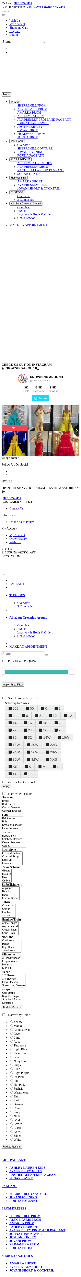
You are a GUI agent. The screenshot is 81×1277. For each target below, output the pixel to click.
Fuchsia (18, 1088)
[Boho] (12, 821)
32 (30, 737)
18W (16, 745)
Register (14, 31)
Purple (18, 1065)
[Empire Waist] (11, 961)
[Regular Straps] (12, 996)
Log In (13, 34)
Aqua (17, 1041)
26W (35, 752)
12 (70, 716)
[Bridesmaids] (17, 804)
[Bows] (10, 895)
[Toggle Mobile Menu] (3, 574)
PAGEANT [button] (9, 1186)
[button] (14, 102)
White (17, 1139)
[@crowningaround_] (23, 379)
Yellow (18, 1022)
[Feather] (9, 912)
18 (45, 723)
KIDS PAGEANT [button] (14, 1160)
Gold (17, 1120)
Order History (18, 538)
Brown (18, 1124)
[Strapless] (12, 1003)
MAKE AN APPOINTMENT (28, 646)
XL (15, 774)
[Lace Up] (12, 860)
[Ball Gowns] (12, 818)
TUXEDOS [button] (17, 595)
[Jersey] (9, 915)
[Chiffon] (9, 909)
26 (45, 730)
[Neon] (6, 877)
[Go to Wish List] (7, 11)
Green (17, 1033)
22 (15, 730)
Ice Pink (19, 1076)
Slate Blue (20, 1053)
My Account (17, 24)
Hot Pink (19, 1084)
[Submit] (45, 42)
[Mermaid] (11, 964)
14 (15, 723)
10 (55, 716)
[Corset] (14, 846)
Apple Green (22, 1029)
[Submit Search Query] (46, 654)
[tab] (44, 595)
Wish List (15, 20)
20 (61, 723)
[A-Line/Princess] (11, 958)
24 (30, 730)
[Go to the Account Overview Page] (3, 14)
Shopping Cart (18, 27)
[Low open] (12, 863)
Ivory (17, 1112)
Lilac (17, 1069)
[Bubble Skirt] (14, 836)
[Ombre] (6, 880)
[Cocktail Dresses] (17, 811)
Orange (18, 1104)
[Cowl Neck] (11, 940)
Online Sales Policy (21, 521)
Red (16, 1100)
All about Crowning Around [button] (28, 617)
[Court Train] (10, 933)
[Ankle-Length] (10, 923)
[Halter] (11, 944)
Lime (17, 1037)
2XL (31, 774)
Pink (16, 1080)
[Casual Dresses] (17, 807)
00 (32, 708)
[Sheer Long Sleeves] (14, 985)
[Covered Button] (12, 853)
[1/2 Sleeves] (14, 975)
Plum (17, 1096)
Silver (17, 1135)
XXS (53, 759)
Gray (17, 1131)
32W (35, 759)
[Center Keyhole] (14, 842)
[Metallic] (6, 874)
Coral (17, 1108)
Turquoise (20, 1045)
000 (15, 708)
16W (65, 737)
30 (15, 737)
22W (53, 745)
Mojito (18, 1025)
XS (15, 767)
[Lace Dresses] (12, 828)
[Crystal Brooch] (10, 898)
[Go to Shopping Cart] (3, 11)
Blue (16, 1057)
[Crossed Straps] (12, 856)
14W (47, 737)
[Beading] (10, 891)
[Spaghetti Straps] (12, 999)
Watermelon (21, 1092)
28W (53, 752)
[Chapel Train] (10, 930)
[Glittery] (6, 870)
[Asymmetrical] (10, 926)
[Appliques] (10, 888)
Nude (17, 1116)
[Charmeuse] (9, 905)
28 (61, 730)
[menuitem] (44, 20)
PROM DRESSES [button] (14, 1208)
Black (17, 1127)
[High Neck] (11, 947)
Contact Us (16, 508)
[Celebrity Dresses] (14, 839)
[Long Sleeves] (14, 982)
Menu (6, 94)
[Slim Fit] (11, 968)
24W (16, 752)
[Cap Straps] (12, 993)
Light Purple (21, 1073)
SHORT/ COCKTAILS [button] (17, 1255)
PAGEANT (16, 583)
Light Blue (20, 1049)
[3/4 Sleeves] (14, 979)
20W (35, 745)
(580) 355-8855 (22, 3)
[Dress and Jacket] (12, 825)
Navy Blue (20, 1061)
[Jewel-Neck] (11, 950)
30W (16, 759)
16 (30, 723)
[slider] (71, 672)
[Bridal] (17, 801)
